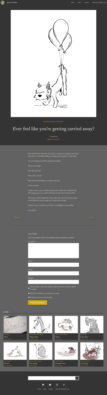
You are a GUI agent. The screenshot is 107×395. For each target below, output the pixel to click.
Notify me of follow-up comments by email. (44, 293)
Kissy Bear (84, 337)
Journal (52, 121)
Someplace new (60, 363)
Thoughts (59, 121)
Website (30, 278)
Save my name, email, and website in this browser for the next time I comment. (53, 288)
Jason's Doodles (12, 2)
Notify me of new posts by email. (41, 297)
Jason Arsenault (84, 339)
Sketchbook (6, 334)
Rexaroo (7, 363)
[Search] (77, 378)
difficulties (50, 139)
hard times (57, 139)
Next (90, 217)
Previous (17, 217)
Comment (32, 242)
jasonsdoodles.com (34, 339)
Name (30, 261)
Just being (84, 363)
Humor (46, 121)
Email (30, 269)
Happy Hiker (34, 337)
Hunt (6, 337)
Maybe (57, 337)
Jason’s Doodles (7, 339)
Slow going (33, 363)
